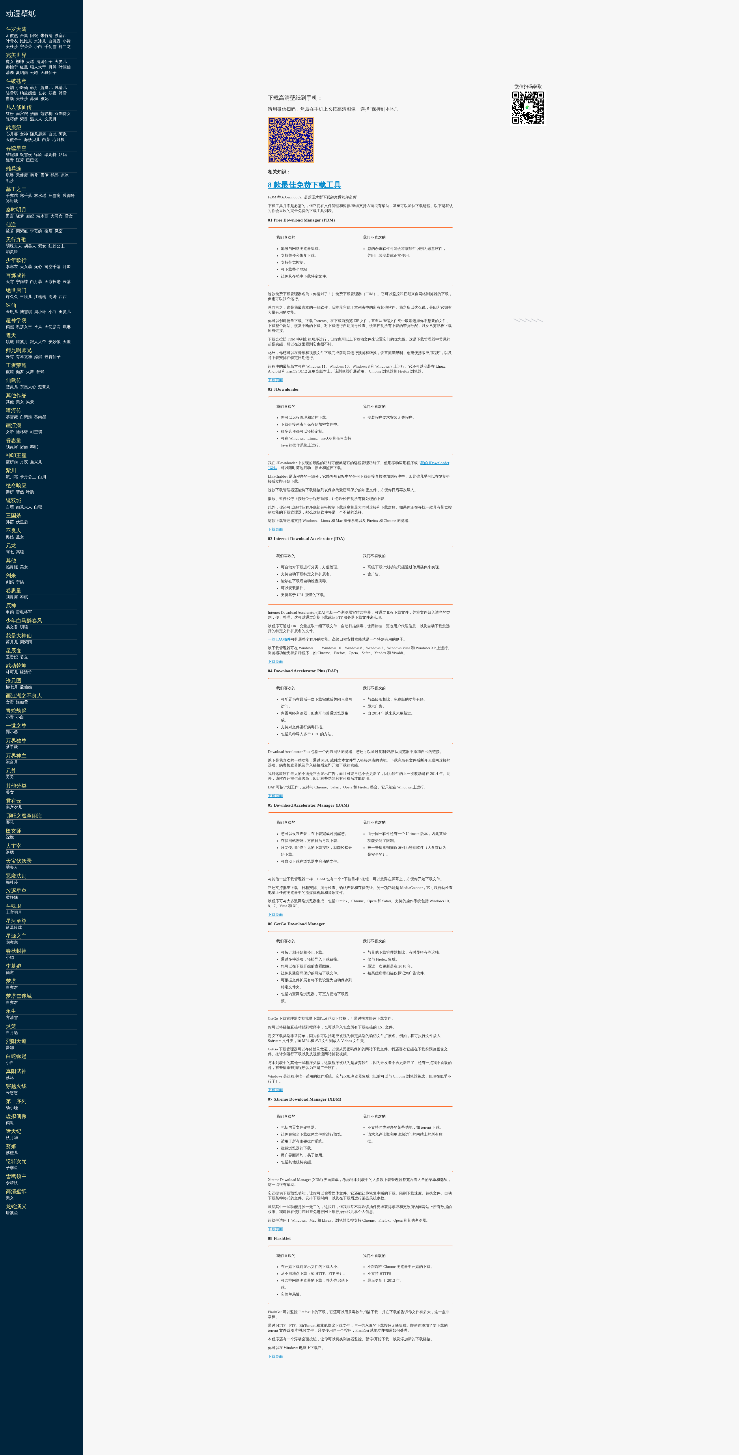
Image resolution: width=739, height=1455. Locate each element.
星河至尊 (16, 921)
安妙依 (54, 341)
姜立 (24, 657)
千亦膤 (12, 195)
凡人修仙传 (19, 107)
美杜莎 (12, 46)
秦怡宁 (12, 67)
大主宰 (13, 846)
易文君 (12, 627)
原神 (11, 606)
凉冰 (65, 175)
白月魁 (12, 1032)
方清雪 (12, 1017)
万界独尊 (16, 741)
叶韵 (30, 492)
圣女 (20, 537)
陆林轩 (22, 431)
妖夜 (52, 93)
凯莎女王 (24, 326)
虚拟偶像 (16, 1116)
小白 (38, 46)
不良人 (13, 530)
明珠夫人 (14, 246)
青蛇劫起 (16, 711)
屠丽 (24, 446)
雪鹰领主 (16, 1176)
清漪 (10, 72)
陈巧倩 (12, 119)
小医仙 (22, 87)
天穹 (10, 281)
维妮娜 (12, 154)
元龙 (11, 545)
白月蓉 (36, 281)
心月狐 (59, 139)
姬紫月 (22, 341)
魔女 (10, 61)
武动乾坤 (16, 666)
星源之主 (16, 936)
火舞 (30, 371)
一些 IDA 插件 (279, 639)
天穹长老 (52, 281)
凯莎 (10, 180)
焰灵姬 (12, 251)
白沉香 (54, 41)
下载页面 (275, 380)
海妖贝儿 (32, 139)
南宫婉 (22, 113)
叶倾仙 (65, 67)
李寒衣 (12, 266)
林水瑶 (40, 195)
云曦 (34, 72)
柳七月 (12, 687)
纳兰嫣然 (28, 93)
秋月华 (12, 1137)
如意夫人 (24, 507)
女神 (24, 134)
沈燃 (10, 837)
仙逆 (11, 225)
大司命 (57, 216)
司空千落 (52, 266)
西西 (63, 296)
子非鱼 (12, 1167)
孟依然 (12, 35)
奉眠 (34, 446)
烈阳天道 (16, 1041)
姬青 (10, 160)
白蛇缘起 (16, 1056)
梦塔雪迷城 (19, 996)
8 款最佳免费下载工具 (304, 185)
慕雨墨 (40, 416)
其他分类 (16, 786)
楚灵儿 (12, 386)
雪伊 (44, 175)
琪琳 (10, 175)
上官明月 (14, 912)
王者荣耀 (16, 365)
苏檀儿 (12, 1152)
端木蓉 (42, 216)
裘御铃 (69, 195)
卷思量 (13, 590)
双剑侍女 (63, 113)
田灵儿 (65, 311)
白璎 (10, 507)
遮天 (11, 335)
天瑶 (30, 61)
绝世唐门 (16, 290)
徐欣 (38, 154)
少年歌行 (16, 260)
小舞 (67, 41)
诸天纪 (13, 1131)
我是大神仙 (19, 636)
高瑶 (20, 552)
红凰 (24, 67)
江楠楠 (40, 296)
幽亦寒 (12, 942)
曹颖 (10, 98)
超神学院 (16, 320)
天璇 (67, 341)
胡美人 (30, 246)
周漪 (52, 296)
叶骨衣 (12, 41)
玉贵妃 (12, 657)
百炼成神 (16, 275)
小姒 (10, 957)
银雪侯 (26, 154)
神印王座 (16, 455)
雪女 (69, 216)
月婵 (52, 67)
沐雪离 (54, 195)
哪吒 (10, 822)
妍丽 (34, 113)
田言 (10, 216)
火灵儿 (61, 61)
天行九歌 (16, 240)
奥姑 (10, 537)
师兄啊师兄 (19, 350)
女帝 (10, 431)
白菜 (46, 139)
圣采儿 (36, 461)
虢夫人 (12, 867)
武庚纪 (13, 128)
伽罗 (20, 371)
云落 (67, 281)
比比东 (26, 41)
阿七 (10, 552)
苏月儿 (12, 642)
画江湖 (13, 425)
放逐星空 (16, 891)
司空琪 (36, 431)
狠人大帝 (38, 67)
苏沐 (10, 1077)
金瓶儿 (12, 311)
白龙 (52, 134)
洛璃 (10, 852)
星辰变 (13, 651)
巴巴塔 (32, 160)
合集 (24, 35)
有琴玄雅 (24, 356)
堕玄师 (13, 831)
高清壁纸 (16, 1191)
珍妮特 (50, 154)
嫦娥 (38, 356)
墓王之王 (16, 189)
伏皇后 (22, 522)
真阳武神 (16, 1071)
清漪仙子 (44, 61)
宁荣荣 (26, 46)
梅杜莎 (12, 882)
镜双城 (13, 500)
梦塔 (11, 981)
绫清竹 (26, 672)
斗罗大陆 (16, 29)
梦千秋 (12, 747)
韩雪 (63, 93)
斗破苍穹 (16, 81)
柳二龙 (65, 46)
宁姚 (20, 582)
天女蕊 (26, 266)
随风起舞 (38, 134)
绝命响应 (16, 485)
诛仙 (11, 305)
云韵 (10, 87)
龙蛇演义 (16, 1206)
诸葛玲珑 (14, 927)
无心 (38, 266)
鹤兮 (34, 175)
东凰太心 (28, 386)
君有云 (13, 801)
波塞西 (61, 35)
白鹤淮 (26, 416)
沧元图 (13, 681)
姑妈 (63, 154)
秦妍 (10, 492)
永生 (11, 1011)
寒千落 (26, 195)
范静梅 (46, 113)
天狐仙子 (48, 72)
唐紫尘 (12, 1212)
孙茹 (10, 522)
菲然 (20, 492)
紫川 (11, 470)
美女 (20, 401)
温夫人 (36, 119)
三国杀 (13, 515)
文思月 (50, 119)
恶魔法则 (16, 876)
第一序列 (16, 1101)
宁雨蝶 (22, 281)
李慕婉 (36, 231)
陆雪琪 (12, 93)
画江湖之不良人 (24, 696)
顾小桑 (12, 732)
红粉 (10, 113)
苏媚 (34, 98)
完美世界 (16, 55)
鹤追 (10, 1122)
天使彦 (22, 175)
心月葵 (12, 134)
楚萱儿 (44, 386)
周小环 (40, 311)
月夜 (24, 461)
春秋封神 (16, 951)
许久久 (12, 296)
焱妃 (30, 216)
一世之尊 (16, 726)
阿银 (34, 35)
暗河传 (13, 410)
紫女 (42, 246)
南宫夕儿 (14, 807)
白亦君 (12, 987)
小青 (10, 717)
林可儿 (12, 672)
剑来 (11, 575)
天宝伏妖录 (19, 861)
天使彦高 (52, 326)
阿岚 (63, 134)
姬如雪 (22, 702)
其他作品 (16, 395)
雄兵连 (13, 169)
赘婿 (11, 1146)
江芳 (20, 160)
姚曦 (10, 341)
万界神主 (16, 756)
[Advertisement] (411, 43)
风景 (30, 401)
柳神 (20, 61)
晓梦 (20, 216)
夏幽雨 (22, 72)
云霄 (10, 356)
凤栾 (59, 231)
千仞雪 (50, 46)
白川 (42, 477)
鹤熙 (55, 175)
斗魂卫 (13, 906)
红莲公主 (56, 246)
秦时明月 (16, 210)
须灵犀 (12, 446)
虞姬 (10, 371)
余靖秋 (12, 1182)
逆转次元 (16, 1161)
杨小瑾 (12, 1107)
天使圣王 (14, 139)
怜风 (38, 326)
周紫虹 (22, 231)
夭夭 (10, 777)
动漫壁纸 (21, 14)
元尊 (11, 771)
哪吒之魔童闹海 (24, 816)
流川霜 (12, 477)
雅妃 (44, 98)
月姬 (67, 266)
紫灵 (24, 119)
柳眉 (48, 231)
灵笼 (11, 1026)
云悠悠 (12, 1092)
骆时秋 (12, 201)
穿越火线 (16, 1086)
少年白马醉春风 (24, 621)
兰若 (10, 231)
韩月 (34, 87)
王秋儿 (26, 296)
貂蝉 (40, 371)
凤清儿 (61, 87)
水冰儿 (40, 41)
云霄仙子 (52, 356)
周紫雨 (26, 642)
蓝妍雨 (12, 461)
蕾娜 (10, 1047)
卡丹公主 (28, 477)
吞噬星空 (16, 148)
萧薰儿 (46, 87)
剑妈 (10, 582)
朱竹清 (46, 35)
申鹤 (10, 612)
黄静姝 (12, 897)
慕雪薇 (12, 416)
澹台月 (12, 762)
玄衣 (42, 93)
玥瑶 (24, 627)
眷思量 (13, 440)
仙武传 (13, 380)
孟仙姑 (26, 687)
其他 (10, 401)
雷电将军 (24, 612)
